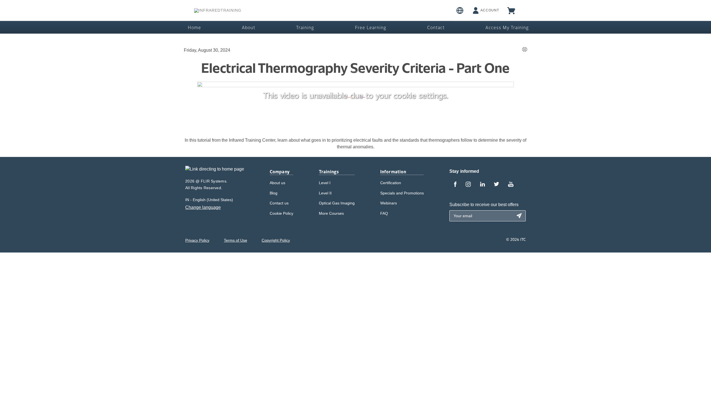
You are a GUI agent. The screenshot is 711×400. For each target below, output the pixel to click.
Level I (325, 183)
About (248, 27)
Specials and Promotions (402, 193)
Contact (436, 27)
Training (305, 27)
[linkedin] (482, 185)
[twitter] (496, 185)
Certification (390, 183)
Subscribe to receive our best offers (484, 204)
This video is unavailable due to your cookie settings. (355, 95)
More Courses (331, 213)
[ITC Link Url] (218, 10)
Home (194, 27)
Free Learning (370, 27)
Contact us (279, 203)
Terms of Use (235, 240)
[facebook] (455, 184)
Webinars (388, 203)
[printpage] (524, 50)
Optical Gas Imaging (337, 203)
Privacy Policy (197, 240)
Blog (273, 193)
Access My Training (507, 27)
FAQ (384, 213)
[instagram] (468, 184)
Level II (325, 193)
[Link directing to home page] (214, 171)
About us (277, 183)
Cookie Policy (281, 213)
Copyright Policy (276, 240)
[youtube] (511, 184)
